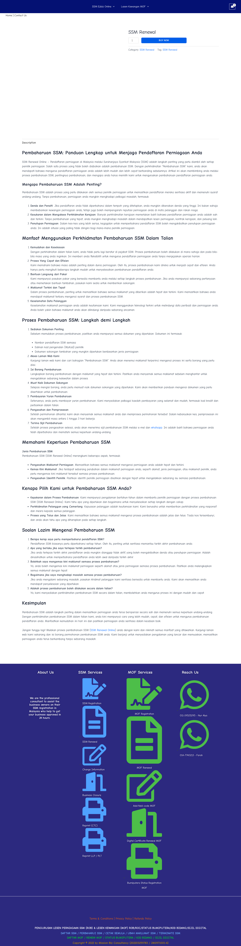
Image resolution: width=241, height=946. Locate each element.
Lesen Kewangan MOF (133, 6)
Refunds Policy (143, 918)
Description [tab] (29, 142)
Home (9, 15)
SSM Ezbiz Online (101, 6)
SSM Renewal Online (103, 630)
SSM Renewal (147, 49)
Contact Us (20, 15)
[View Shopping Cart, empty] (232, 7)
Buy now (164, 40)
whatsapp (156, 427)
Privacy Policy (124, 918)
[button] (113, 6)
